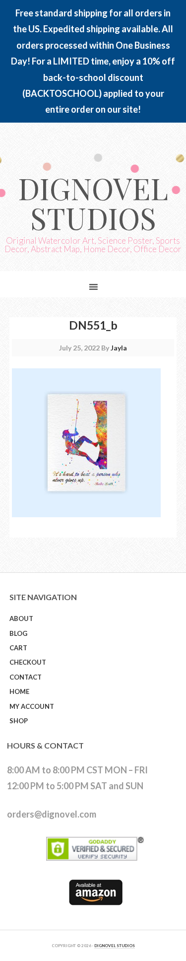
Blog (18, 633)
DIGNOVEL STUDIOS (114, 945)
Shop (18, 721)
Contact (25, 677)
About (21, 618)
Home (19, 691)
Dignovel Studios (93, 202)
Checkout (27, 662)
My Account (31, 706)
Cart (18, 648)
